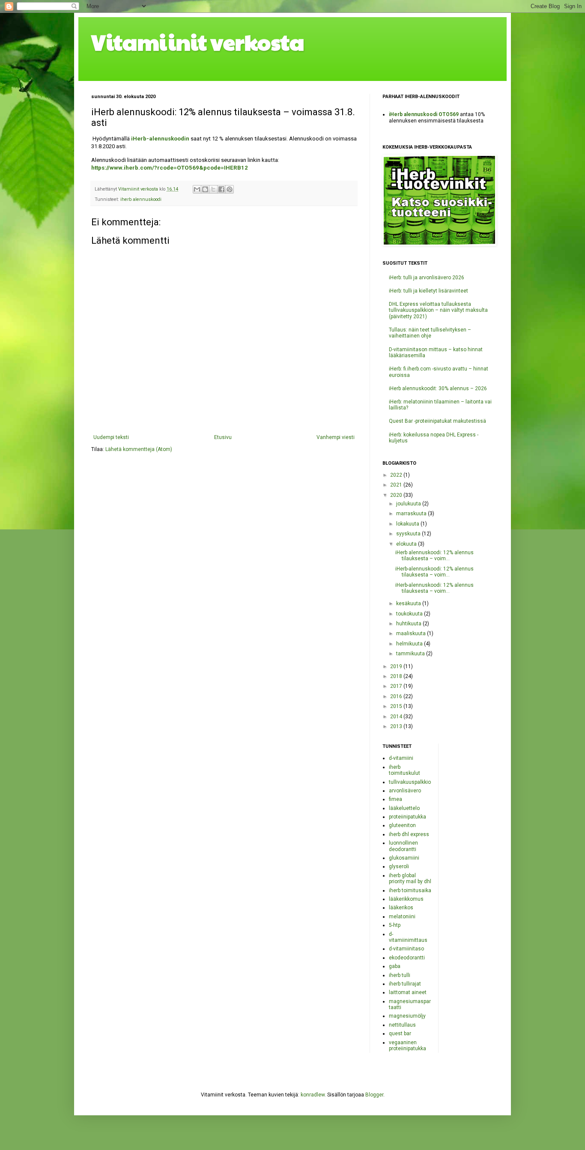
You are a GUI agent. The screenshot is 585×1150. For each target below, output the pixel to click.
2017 (396, 686)
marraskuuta (412, 514)
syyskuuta (409, 534)
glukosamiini (404, 858)
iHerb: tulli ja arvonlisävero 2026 (426, 278)
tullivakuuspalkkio (410, 782)
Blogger (374, 1095)
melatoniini (402, 917)
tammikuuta (411, 654)
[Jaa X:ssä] (213, 189)
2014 (396, 717)
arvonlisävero (405, 791)
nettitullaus (402, 1025)
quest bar (400, 1033)
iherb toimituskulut (404, 770)
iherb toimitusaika (410, 890)
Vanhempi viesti (335, 437)
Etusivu (223, 437)
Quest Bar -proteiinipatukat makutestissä (437, 421)
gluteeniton (402, 825)
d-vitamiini (401, 758)
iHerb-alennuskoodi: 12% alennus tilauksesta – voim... (434, 572)
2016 (396, 696)
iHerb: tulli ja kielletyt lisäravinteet (428, 291)
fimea (395, 799)
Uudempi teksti (111, 437)
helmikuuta (410, 644)
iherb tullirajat (405, 984)
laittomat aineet (408, 992)
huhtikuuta (409, 624)
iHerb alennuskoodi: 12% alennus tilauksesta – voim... (434, 556)
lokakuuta (408, 524)
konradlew (313, 1095)
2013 (396, 726)
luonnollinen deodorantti (403, 846)
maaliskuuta (411, 633)
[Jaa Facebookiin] (221, 189)
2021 (396, 485)
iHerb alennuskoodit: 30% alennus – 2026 (438, 388)
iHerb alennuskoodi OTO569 (424, 114)
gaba (394, 966)
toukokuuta (410, 614)
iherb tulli (399, 975)
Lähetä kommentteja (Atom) (138, 449)
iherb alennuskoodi (140, 199)
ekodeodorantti (407, 958)
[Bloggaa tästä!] (205, 189)
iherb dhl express (409, 834)
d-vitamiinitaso (406, 949)
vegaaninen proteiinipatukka (407, 1045)
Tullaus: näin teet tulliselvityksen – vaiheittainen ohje (430, 333)
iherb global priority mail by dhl (410, 878)
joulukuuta (409, 504)
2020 (396, 495)
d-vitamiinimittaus (408, 937)
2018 (396, 676)
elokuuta (407, 544)
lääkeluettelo (404, 808)
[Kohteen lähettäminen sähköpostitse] (197, 189)
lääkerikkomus (406, 899)
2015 (396, 706)
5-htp (394, 925)
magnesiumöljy (407, 1016)
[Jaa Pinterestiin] (229, 189)
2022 (396, 475)
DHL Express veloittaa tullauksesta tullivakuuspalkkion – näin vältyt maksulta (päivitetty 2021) (438, 310)
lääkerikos (401, 908)
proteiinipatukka (407, 817)
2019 (396, 666)
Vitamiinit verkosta (197, 42)
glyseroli (399, 866)
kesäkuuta (409, 603)
